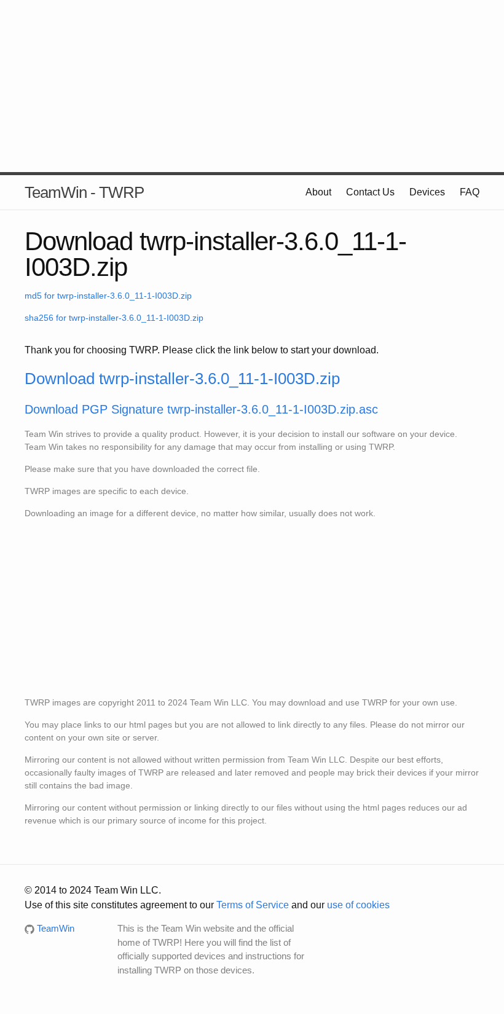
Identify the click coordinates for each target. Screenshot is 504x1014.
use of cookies (358, 905)
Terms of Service (252, 905)
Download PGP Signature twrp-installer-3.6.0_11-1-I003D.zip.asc (201, 409)
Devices (427, 192)
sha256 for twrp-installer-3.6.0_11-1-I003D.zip (114, 318)
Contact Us (370, 192)
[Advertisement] (252, 86)
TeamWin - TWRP (84, 192)
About (318, 192)
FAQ (469, 192)
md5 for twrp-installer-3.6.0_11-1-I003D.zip (108, 296)
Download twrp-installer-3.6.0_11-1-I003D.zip (182, 378)
